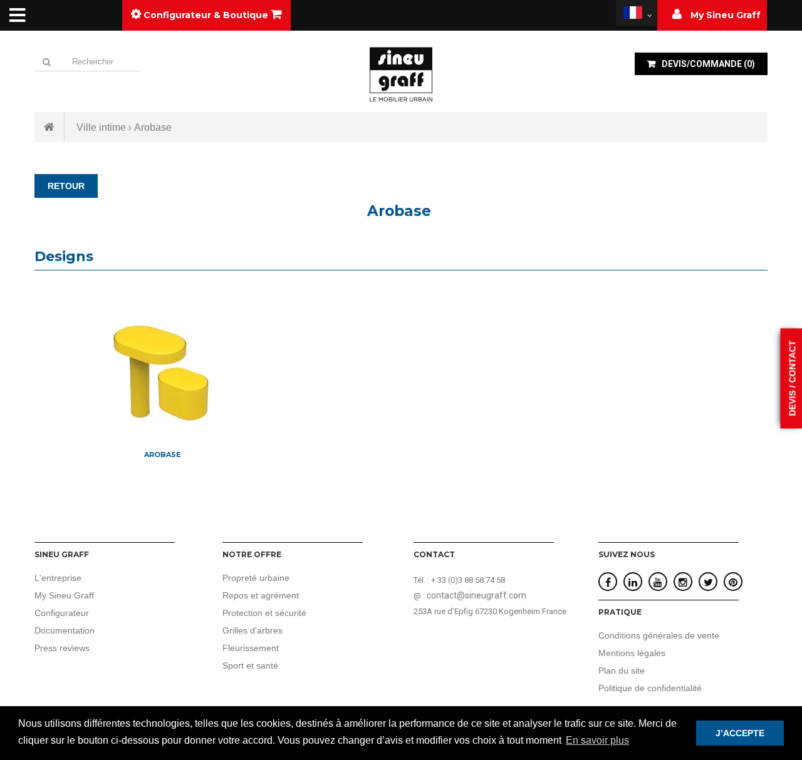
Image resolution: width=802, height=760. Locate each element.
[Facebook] (608, 582)
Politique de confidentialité (650, 688)
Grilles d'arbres (252, 630)
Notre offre (251, 554)
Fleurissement (250, 648)
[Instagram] (683, 582)
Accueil (49, 127)
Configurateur (61, 613)
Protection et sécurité (264, 613)
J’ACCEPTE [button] (740, 733)
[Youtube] (658, 582)
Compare (162, 430)
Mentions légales (631, 653)
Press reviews (62, 648)
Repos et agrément (260, 595)
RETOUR (66, 186)
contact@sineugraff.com (476, 595)
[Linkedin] (632, 582)
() (708, 64)
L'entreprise (57, 578)
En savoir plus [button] (597, 740)
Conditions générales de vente (658, 635)
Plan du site (621, 670)
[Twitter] (708, 582)
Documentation (64, 630)
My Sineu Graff (64, 595)
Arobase (162, 454)
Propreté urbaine (255, 578)
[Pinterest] (733, 582)
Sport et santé (250, 665)
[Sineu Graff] (401, 74)
